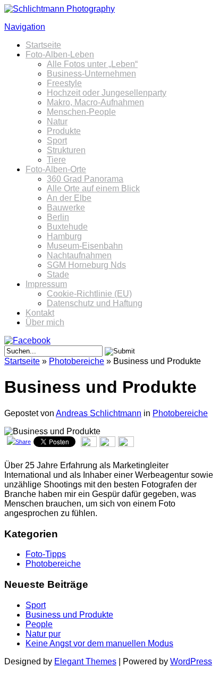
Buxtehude (67, 226)
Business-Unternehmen (91, 73)
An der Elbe (69, 198)
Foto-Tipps (46, 554)
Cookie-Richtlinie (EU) (89, 293)
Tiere (56, 159)
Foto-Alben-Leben (60, 54)
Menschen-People (81, 111)
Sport (57, 140)
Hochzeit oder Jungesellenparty (106, 92)
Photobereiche (76, 361)
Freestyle (64, 83)
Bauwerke (66, 207)
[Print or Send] (109, 445)
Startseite (43, 44)
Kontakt (40, 312)
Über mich (45, 322)
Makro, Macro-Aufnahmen (95, 102)
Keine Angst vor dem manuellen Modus (99, 643)
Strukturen (66, 150)
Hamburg (64, 236)
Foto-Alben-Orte (56, 169)
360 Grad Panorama (85, 178)
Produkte (64, 131)
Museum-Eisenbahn (85, 245)
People (39, 624)
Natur (57, 121)
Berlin (58, 217)
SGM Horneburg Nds (86, 264)
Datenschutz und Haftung (94, 303)
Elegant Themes (85, 661)
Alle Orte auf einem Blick (93, 188)
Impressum (46, 284)
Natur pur (43, 633)
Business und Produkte (69, 614)
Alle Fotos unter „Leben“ (92, 64)
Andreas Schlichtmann (98, 413)
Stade (58, 274)
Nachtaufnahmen (79, 255)
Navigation (24, 26)
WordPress (191, 661)
